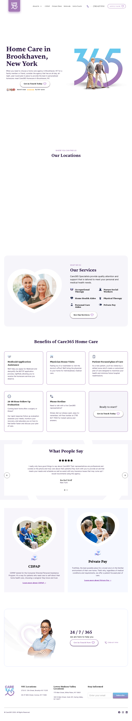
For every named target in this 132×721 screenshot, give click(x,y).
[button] (37, 6)
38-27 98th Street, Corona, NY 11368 (34, 695)
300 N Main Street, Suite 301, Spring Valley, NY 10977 (68, 698)
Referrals (67, 6)
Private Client (57, 6)
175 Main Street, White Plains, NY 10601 (67, 692)
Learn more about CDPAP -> (34, 583)
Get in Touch (77, 6)
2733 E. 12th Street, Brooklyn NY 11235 (34, 690)
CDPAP (47, 6)
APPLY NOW (115, 6)
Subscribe (120, 695)
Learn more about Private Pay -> (97, 580)
